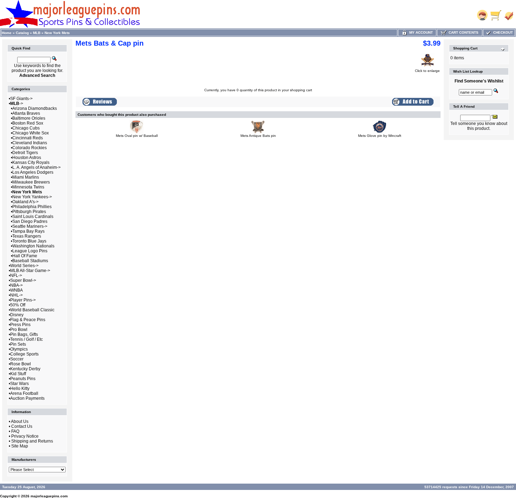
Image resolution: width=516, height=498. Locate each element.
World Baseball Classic (32, 309)
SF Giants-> (21, 98)
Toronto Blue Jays (29, 241)
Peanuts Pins (22, 378)
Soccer (17, 359)
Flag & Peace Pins (27, 319)
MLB (36, 33)
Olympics (19, 349)
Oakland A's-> (25, 201)
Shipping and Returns (32, 441)
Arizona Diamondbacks (34, 108)
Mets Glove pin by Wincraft (379, 136)
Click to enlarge (427, 71)
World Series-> (24, 265)
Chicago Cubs (26, 128)
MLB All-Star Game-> (30, 270)
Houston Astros (26, 157)
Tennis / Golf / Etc (26, 339)
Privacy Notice (25, 436)
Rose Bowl (20, 363)
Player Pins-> (23, 300)
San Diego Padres (29, 221)
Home (7, 33)
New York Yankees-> (32, 196)
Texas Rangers (26, 236)
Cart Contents (462, 32)
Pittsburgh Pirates (29, 211)
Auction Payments (27, 398)
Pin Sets (18, 344)
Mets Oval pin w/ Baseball (137, 136)
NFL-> (16, 275)
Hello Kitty (19, 388)
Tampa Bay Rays (28, 231)
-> (16, 103)
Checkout (502, 32)
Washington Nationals (33, 246)
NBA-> (16, 285)
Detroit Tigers (25, 152)
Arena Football (24, 393)
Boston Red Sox (27, 123)
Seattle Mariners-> (29, 226)
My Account (420, 32)
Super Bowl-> (23, 280)
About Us (19, 421)
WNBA (16, 290)
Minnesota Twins (28, 187)
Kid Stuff (18, 373)
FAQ (15, 431)
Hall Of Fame (24, 255)
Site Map (19, 446)
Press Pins (20, 324)
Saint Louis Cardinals (32, 216)
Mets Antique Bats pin (258, 136)
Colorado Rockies (29, 147)
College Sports (24, 354)
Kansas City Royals (30, 162)
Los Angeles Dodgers (32, 172)
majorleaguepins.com (49, 496)
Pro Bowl (18, 329)
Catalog (22, 33)
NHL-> (16, 295)
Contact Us (21, 426)
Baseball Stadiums (30, 260)
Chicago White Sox (30, 133)
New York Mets (57, 33)
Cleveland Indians (29, 142)
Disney (17, 314)
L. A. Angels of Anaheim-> (36, 167)
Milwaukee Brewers (31, 182)
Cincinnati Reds (27, 137)
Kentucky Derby (25, 368)
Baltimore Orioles (28, 118)
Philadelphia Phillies (32, 206)
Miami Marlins (25, 177)
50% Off (17, 305)
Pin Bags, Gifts (24, 334)
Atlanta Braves (26, 113)
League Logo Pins (29, 250)
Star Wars (19, 383)
